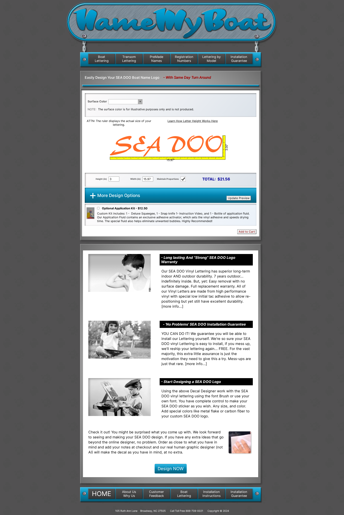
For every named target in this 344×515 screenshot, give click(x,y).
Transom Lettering (129, 59)
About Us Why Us (129, 494)
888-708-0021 (194, 510)
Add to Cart (247, 231)
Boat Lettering (102, 59)
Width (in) (135, 179)
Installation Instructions (211, 494)
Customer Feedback (156, 494)
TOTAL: (209, 179)
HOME (101, 494)
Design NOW (171, 468)
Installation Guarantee (239, 59)
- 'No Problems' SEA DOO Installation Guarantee (204, 324)
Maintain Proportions (168, 179)
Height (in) (101, 179)
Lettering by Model (211, 59)
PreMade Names (156, 59)
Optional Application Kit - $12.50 (124, 208)
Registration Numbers (184, 59)
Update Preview (239, 198)
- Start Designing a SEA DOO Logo (191, 382)
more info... (172, 306)
